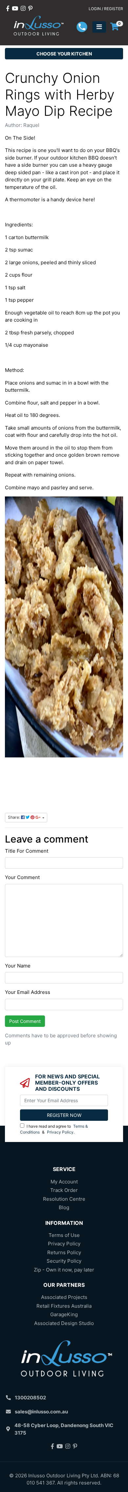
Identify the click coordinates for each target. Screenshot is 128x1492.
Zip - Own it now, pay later (64, 1270)
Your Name (18, 966)
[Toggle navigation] (99, 27)
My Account (64, 1182)
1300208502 (30, 1397)
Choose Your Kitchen (64, 53)
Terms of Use (64, 1235)
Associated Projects (64, 1297)
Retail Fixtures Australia (64, 1306)
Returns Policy (64, 1252)
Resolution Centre (64, 1199)
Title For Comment (26, 851)
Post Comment (25, 1021)
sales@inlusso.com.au (41, 1411)
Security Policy (64, 1261)
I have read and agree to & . (54, 1129)
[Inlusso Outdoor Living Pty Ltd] (37, 26)
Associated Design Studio (64, 1323)
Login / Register (106, 8)
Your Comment (22, 877)
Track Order (64, 1190)
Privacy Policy (60, 1132)
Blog (64, 1207)
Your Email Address (27, 992)
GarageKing (64, 1314)
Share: (14, 817)
